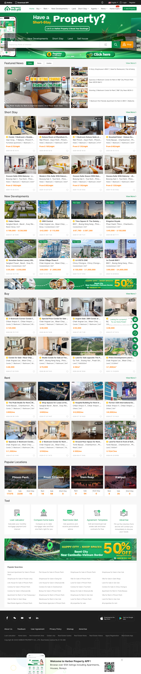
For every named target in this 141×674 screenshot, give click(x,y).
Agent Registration (112, 635)
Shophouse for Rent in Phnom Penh (51, 595)
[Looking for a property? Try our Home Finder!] (135, 319)
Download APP (23, 3)
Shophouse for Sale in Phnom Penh (83, 572)
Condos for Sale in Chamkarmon (50, 587)
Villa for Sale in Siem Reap (111, 579)
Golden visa (51, 635)
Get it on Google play (128, 618)
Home (31, 9)
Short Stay (82, 9)
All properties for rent (109, 603)
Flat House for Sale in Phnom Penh (51, 572)
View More (130, 63)
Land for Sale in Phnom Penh (80, 583)
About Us (8, 629)
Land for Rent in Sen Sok (111, 599)
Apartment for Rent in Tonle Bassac (114, 591)
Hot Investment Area (36, 635)
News (103, 9)
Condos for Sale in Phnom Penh (18, 587)
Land (74, 9)
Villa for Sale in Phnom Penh (80, 579)
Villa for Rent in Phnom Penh (112, 595)
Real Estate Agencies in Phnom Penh (52, 603)
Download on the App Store (109, 618)
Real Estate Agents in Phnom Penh (19, 603)
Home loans (22, 635)
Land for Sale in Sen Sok (111, 583)
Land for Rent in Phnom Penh (80, 599)
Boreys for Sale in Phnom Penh (50, 591)
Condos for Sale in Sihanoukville (18, 591)
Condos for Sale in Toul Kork (80, 587)
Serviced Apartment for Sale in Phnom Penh (21, 573)
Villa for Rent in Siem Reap (16, 599)
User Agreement (37, 629)
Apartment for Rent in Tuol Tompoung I (21, 595)
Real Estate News (80, 635)
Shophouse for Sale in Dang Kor (50, 579)
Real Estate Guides (64, 635)
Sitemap (70, 629)
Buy (38, 9)
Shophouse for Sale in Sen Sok (113, 572)
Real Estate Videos (96, 635)
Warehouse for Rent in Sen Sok (50, 599)
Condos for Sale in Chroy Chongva (114, 587)
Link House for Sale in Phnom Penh (19, 583)
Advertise (83, 629)
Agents (94, 9)
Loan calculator (9, 635)
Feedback (22, 629)
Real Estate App (127, 635)
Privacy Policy (55, 629)
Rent (45, 9)
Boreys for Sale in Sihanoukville (81, 591)
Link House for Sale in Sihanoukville (51, 583)
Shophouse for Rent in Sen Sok (81, 595)
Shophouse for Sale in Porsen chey (19, 579)
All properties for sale (78, 603)
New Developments (59, 9)
